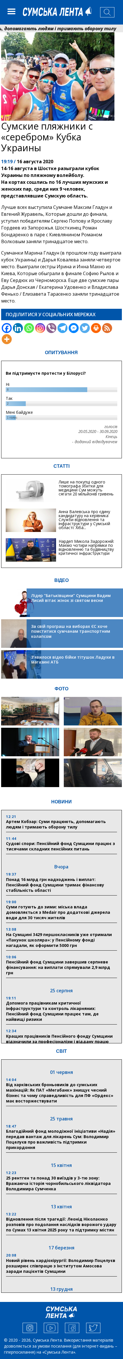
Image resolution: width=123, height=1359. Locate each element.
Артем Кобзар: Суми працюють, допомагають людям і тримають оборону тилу (56, 824)
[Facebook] (7, 328)
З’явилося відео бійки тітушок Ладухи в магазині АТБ (73, 659)
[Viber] (51, 328)
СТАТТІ (61, 466)
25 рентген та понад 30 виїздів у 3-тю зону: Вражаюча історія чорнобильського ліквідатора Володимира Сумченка (58, 1183)
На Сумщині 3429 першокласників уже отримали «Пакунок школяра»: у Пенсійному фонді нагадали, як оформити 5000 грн (59, 940)
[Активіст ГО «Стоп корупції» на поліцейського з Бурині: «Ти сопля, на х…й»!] (30, 773)
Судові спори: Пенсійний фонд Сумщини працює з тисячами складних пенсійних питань (60, 846)
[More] (7, 339)
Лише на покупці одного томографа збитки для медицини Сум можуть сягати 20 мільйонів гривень (86, 488)
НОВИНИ (61, 801)
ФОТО (61, 688)
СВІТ (61, 1051)
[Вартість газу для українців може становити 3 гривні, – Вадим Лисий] (93, 742)
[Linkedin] (18, 328)
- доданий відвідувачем (94, 441)
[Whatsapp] (29, 328)
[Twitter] (85, 328)
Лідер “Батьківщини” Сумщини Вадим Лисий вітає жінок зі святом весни (71, 598)
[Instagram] (40, 328)
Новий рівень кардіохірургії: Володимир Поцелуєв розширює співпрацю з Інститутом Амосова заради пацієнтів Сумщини (60, 1266)
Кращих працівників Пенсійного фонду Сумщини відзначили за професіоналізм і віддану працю (59, 1038)
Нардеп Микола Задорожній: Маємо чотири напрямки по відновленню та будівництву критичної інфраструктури (86, 547)
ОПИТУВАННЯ (61, 352)
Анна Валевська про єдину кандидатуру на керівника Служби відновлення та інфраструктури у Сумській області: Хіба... (84, 519)
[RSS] (107, 328)
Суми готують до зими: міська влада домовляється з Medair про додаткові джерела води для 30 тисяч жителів (58, 912)
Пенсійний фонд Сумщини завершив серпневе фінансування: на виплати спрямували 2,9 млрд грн (58, 967)
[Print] (96, 328)
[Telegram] (62, 328)
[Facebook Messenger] (74, 328)
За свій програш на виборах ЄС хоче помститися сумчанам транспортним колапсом (70, 631)
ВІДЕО (61, 580)
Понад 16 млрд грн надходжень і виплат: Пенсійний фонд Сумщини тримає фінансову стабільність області (55, 885)
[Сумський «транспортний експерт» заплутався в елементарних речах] (93, 711)
